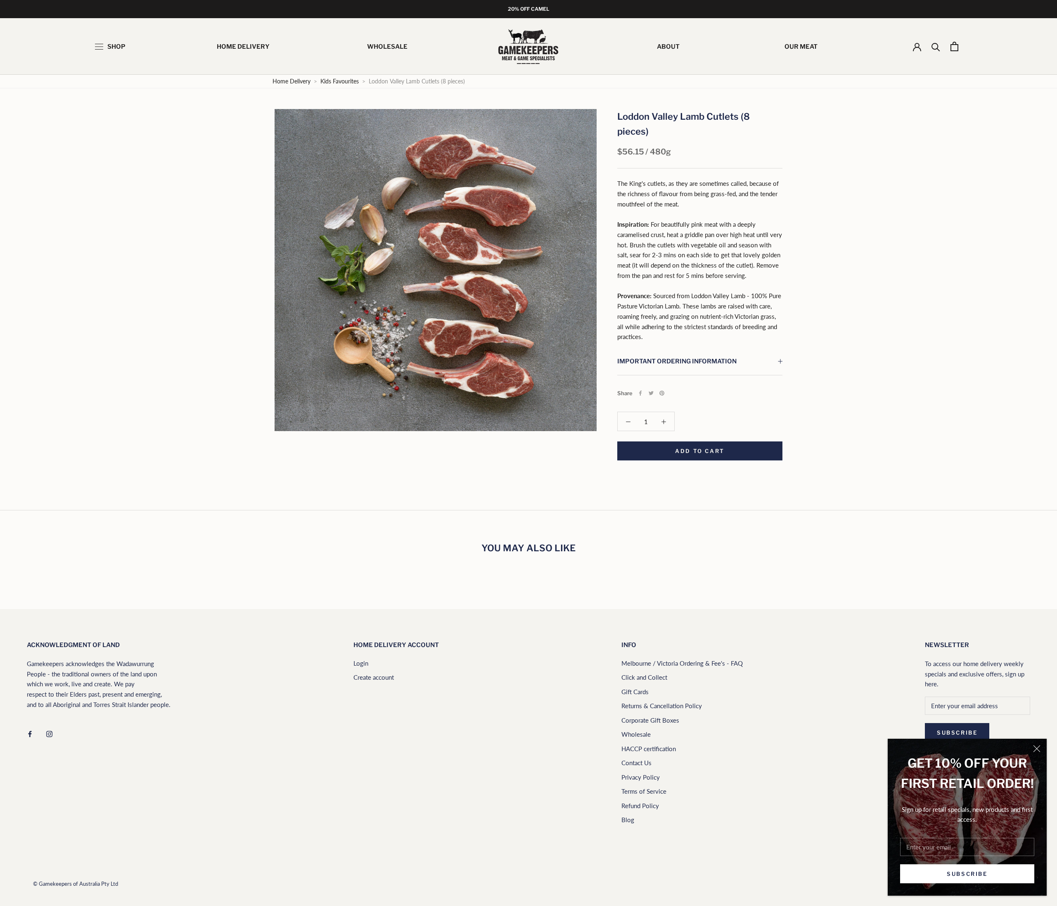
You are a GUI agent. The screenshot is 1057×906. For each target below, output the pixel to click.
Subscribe (967, 873)
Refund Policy (640, 805)
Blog (627, 819)
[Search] (935, 46)
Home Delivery (291, 81)
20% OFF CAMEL (528, 9)
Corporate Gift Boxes (650, 720)
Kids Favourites (340, 81)
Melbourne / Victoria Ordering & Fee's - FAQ (682, 663)
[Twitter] (651, 393)
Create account (373, 677)
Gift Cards (635, 691)
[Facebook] (640, 393)
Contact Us (636, 762)
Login (360, 663)
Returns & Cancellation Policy (661, 705)
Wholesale (636, 734)
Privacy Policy (640, 777)
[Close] (1036, 748)
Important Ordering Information (677, 361)
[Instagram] (49, 733)
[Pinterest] (661, 393)
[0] (954, 46)
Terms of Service (643, 791)
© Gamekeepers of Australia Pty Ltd (75, 883)
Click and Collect (644, 677)
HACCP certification (648, 748)
